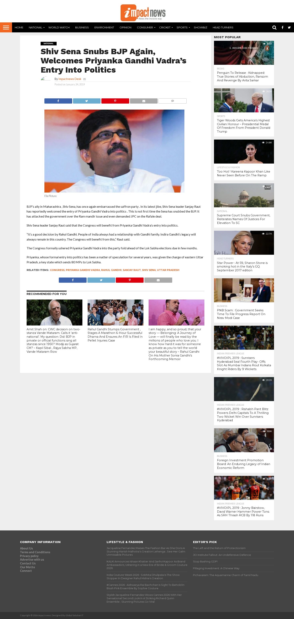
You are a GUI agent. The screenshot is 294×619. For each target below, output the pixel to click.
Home (19, 27)
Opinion (125, 27)
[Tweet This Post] (87, 100)
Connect (26, 570)
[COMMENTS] (172, 100)
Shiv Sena (149, 270)
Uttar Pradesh (168, 270)
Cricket (164, 27)
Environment (104, 27)
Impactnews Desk (69, 79)
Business (82, 27)
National (35, 27)
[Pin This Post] (115, 100)
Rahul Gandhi (111, 270)
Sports (182, 27)
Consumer (145, 27)
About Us (26, 548)
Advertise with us (32, 559)
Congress (57, 270)
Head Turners (223, 27)
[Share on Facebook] (58, 100)
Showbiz (200, 27)
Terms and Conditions (35, 552)
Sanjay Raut (132, 270)
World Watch (59, 27)
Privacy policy (29, 556)
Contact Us (28, 563)
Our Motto (27, 567)
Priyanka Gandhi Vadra (83, 270)
